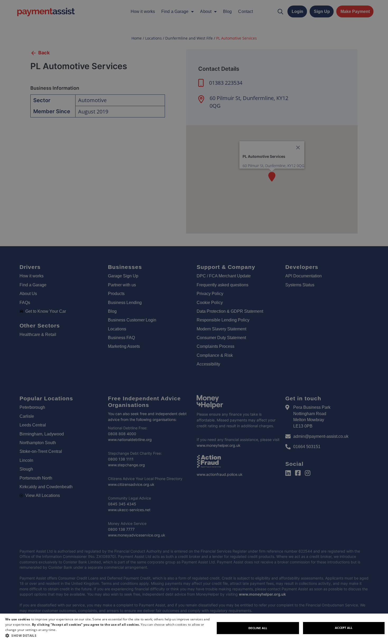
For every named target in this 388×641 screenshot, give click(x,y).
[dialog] (194, 627)
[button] (110, 635)
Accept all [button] (343, 628)
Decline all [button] (257, 628)
